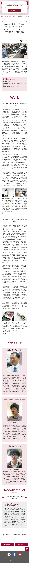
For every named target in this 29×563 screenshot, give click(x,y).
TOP (2, 16)
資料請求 (6, 544)
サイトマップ (8, 558)
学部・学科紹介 (8, 16)
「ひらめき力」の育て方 (11, 504)
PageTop (27, 549)
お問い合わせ (21, 544)
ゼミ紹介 (14, 16)
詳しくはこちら (14, 10)
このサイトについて (19, 558)
